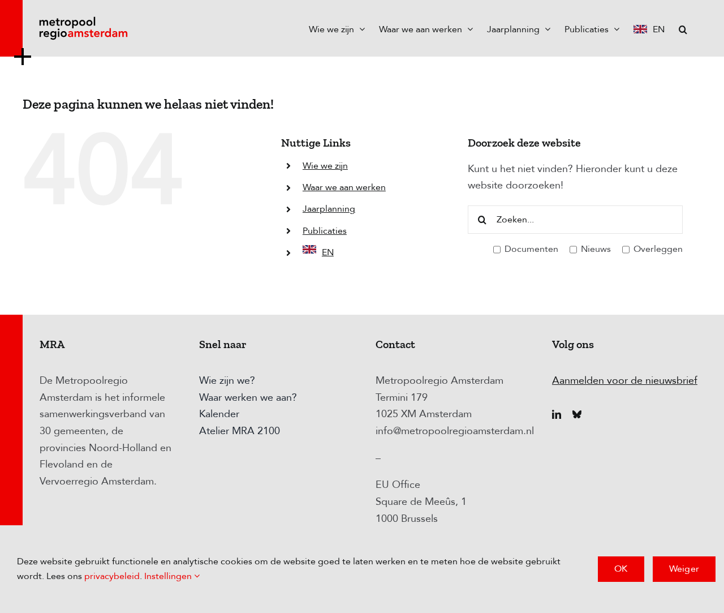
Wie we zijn (325, 166)
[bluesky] (576, 414)
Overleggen (657, 249)
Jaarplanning (329, 209)
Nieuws (595, 249)
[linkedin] (556, 414)
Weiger (684, 569)
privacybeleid (112, 576)
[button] (683, 28)
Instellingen (169, 576)
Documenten (530, 249)
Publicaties (325, 231)
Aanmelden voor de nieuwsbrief (624, 381)
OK (620, 569)
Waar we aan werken (344, 187)
